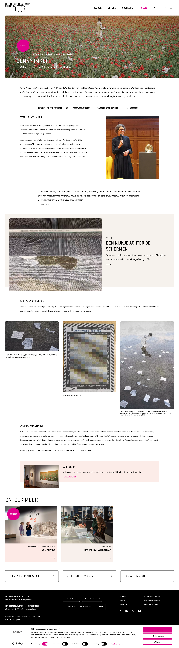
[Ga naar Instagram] (133, 611)
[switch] (65, 644)
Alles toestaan (157, 630)
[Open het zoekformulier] (155, 8)
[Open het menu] (171, 8)
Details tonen (115, 644)
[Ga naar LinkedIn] (126, 611)
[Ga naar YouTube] (139, 611)
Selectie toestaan (157, 636)
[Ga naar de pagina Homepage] (17, 8)
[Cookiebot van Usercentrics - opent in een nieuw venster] (17, 644)
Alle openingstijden (12, 619)
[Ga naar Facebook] (120, 611)
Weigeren (157, 642)
